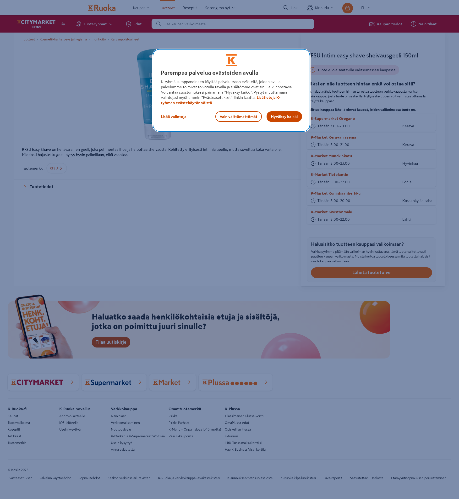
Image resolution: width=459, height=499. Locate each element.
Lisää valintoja (173, 116)
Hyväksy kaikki (284, 116)
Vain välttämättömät (238, 116)
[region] (231, 90)
